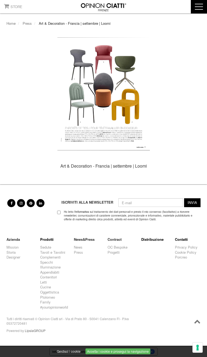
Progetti (114, 252)
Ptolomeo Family (47, 300)
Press (27, 23)
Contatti (181, 239)
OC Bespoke (117, 247)
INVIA (192, 202)
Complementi (50, 257)
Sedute (45, 247)
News (78, 247)
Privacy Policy (186, 247)
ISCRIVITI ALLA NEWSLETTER (87, 202)
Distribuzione (152, 239)
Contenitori (48, 277)
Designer (13, 257)
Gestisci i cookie (69, 351)
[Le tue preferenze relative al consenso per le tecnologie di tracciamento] (197, 347)
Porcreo (181, 257)
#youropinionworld (53, 307)
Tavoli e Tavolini (52, 252)
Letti (43, 282)
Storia (11, 252)
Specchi (46, 262)
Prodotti (47, 239)
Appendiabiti (49, 272)
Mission (12, 247)
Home (11, 23)
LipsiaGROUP (35, 330)
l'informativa (81, 212)
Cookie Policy (185, 252)
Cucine (45, 287)
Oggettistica (49, 292)
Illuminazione (50, 267)
